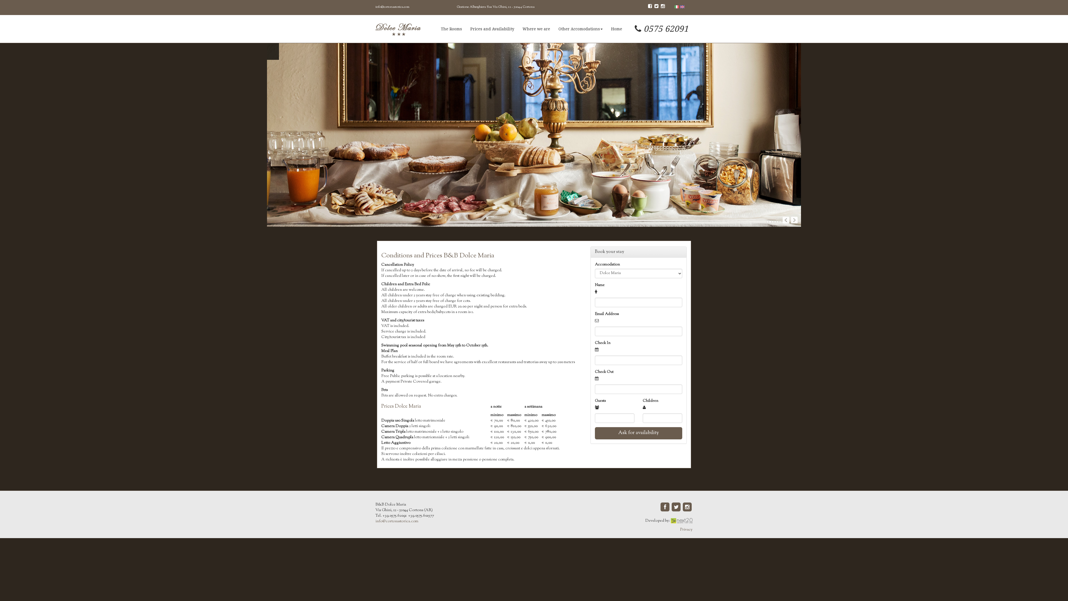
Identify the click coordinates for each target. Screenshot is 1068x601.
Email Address (607, 314)
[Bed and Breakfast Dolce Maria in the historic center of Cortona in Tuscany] (398, 29)
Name (600, 285)
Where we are (536, 29)
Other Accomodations (579, 29)
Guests (600, 401)
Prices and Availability (492, 29)
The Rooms (451, 29)
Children (650, 401)
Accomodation (607, 264)
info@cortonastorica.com (392, 6)
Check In (602, 343)
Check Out (604, 372)
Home (616, 29)
